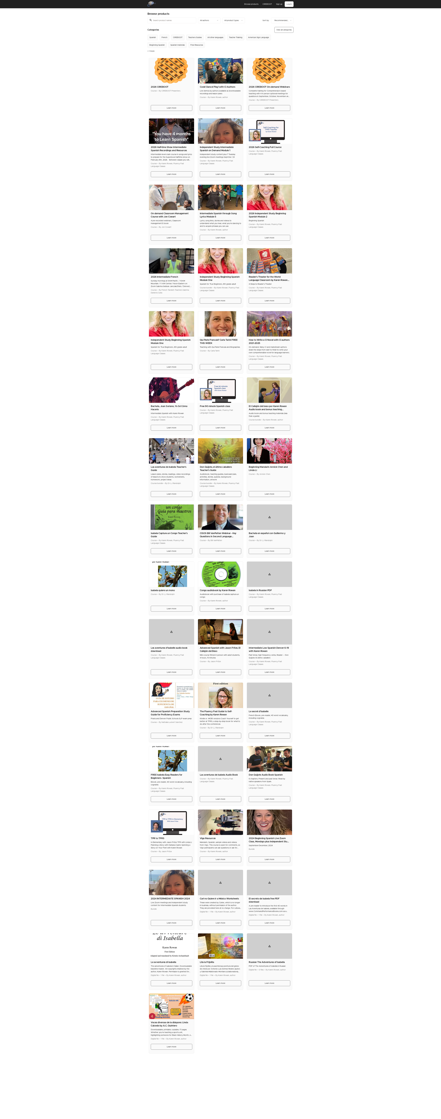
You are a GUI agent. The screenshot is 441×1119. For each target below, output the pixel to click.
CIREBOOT (267, 4)
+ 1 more (150, 51)
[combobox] (209, 20)
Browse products (251, 4)
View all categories (284, 30)
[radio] (152, 37)
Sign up (279, 4)
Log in (289, 4)
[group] (211, 41)
